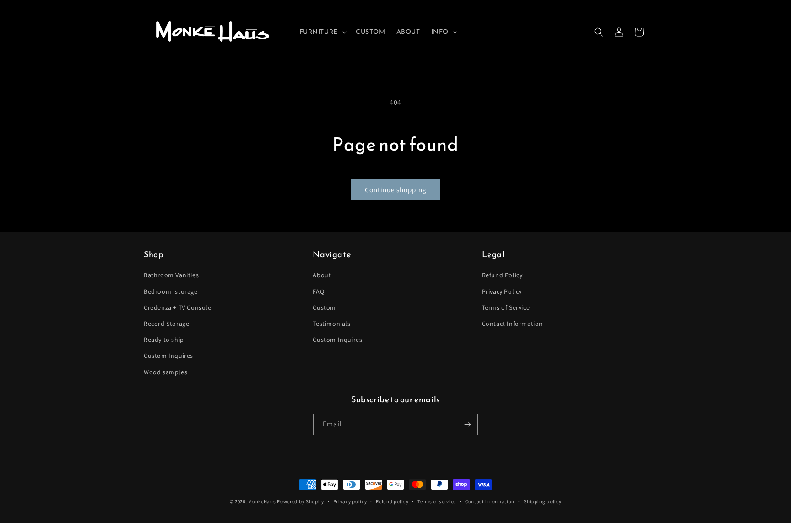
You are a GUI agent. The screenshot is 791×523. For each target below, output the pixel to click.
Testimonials (331, 323)
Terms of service (436, 501)
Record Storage (166, 323)
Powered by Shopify (300, 501)
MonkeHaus (262, 501)
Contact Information (512, 323)
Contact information (490, 501)
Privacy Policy (502, 291)
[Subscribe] (467, 424)
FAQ (318, 291)
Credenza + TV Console (177, 307)
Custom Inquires (168, 355)
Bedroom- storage (171, 291)
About (322, 275)
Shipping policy (543, 501)
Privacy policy (350, 501)
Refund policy (392, 501)
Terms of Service (506, 307)
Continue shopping (396, 189)
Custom (324, 307)
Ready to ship (164, 339)
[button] (322, 32)
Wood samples (165, 372)
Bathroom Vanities (171, 275)
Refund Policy (502, 275)
